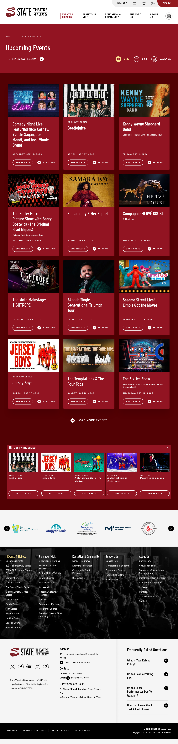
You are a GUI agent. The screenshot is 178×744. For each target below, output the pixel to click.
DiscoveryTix (78, 578)
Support (135, 16)
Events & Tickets (16, 556)
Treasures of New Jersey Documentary (151, 572)
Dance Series (12, 599)
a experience (157, 729)
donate (122, 3)
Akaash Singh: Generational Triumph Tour (85, 305)
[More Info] (23, 462)
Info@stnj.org (80, 678)
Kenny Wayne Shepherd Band (141, 126)
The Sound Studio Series (18, 587)
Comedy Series (13, 578)
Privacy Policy (60, 730)
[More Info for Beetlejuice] (88, 100)
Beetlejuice (77, 128)
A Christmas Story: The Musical (88, 479)
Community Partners (49, 604)
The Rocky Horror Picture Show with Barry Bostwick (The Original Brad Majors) (32, 221)
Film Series (11, 609)
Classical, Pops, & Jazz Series (17, 593)
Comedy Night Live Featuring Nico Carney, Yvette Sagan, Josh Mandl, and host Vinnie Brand (31, 134)
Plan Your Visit (47, 556)
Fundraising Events (115, 575)
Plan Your (89, 16)
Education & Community (85, 556)
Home (9, 37)
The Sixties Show (136, 378)
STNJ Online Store (148, 596)
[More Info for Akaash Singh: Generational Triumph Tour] (88, 276)
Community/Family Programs (82, 572)
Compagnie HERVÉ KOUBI (143, 213)
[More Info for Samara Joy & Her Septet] (88, 190)
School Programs (81, 561)
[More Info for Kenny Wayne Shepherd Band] (144, 100)
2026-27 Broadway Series (18, 566)
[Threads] (46, 666)
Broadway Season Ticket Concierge (51, 615)
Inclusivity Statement (150, 582)
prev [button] (7, 528)
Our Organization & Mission (152, 578)
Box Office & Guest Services (48, 567)
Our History (145, 561)
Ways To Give (112, 579)
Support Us (112, 556)
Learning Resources (82, 566)
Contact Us (144, 601)
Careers (143, 587)
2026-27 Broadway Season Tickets (19, 572)
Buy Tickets (23, 162)
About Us (144, 556)
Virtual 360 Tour (47, 582)
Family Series (12, 604)
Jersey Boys (22, 382)
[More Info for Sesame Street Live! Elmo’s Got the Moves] (144, 276)
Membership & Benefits (117, 566)
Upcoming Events (14, 561)
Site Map (12, 730)
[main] (89, 267)
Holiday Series (13, 618)
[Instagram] (37, 666)
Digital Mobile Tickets (50, 573)
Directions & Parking (49, 561)
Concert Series (13, 582)
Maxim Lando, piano (152, 478)
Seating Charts (46, 578)
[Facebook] (21, 666)
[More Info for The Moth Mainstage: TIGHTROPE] (33, 276)
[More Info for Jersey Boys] (33, 355)
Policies (43, 599)
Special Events (13, 627)
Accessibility (45, 587)
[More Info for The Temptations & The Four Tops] (88, 355)
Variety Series (13, 613)
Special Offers (13, 623)
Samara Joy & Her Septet (88, 213)
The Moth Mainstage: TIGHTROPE (29, 302)
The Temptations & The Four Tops (86, 381)
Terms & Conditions (34, 730)
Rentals (143, 592)
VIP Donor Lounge (48, 609)
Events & (68, 16)
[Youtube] (29, 666)
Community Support (116, 570)
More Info (49, 162)
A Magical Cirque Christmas (117, 479)
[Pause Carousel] (163, 521)
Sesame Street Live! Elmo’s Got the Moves (140, 302)
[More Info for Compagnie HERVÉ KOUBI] (144, 190)
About (154, 16)
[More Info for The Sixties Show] (144, 355)
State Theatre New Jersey (26, 12)
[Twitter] (12, 666)
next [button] (171, 528)
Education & (113, 16)
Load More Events (92, 420)
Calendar (168, 16)
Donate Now (112, 561)
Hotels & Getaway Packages (48, 593)
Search (167, 3)
